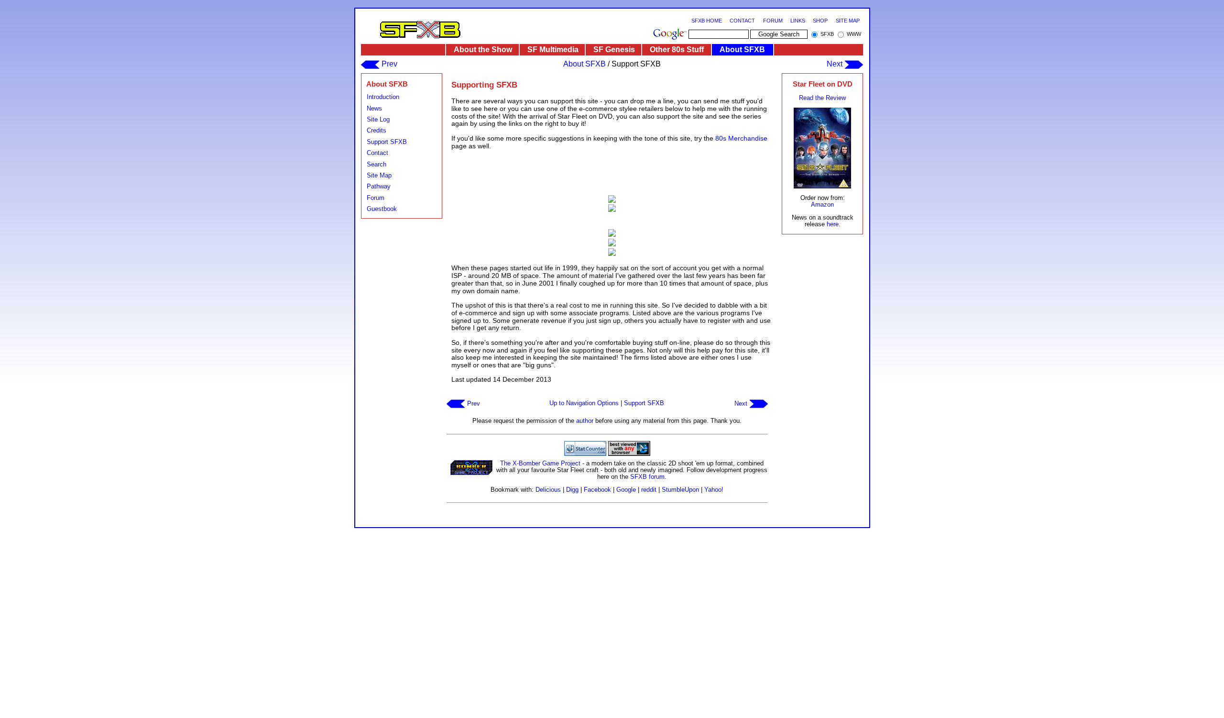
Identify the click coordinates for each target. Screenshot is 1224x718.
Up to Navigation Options (584, 403)
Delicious (548, 489)
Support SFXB (387, 141)
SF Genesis (614, 49)
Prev (388, 64)
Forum (375, 197)
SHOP (820, 20)
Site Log (378, 119)
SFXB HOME (706, 20)
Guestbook (382, 208)
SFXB (827, 34)
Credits (376, 130)
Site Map (379, 175)
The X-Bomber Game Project (540, 463)
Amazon (822, 204)
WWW (854, 34)
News (374, 108)
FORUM (773, 20)
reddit (648, 489)
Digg (572, 489)
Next (835, 64)
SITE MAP (848, 20)
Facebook (597, 489)
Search (376, 164)
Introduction (383, 96)
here (833, 224)
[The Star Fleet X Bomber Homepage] (420, 29)
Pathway (379, 186)
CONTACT (742, 20)
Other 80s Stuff (677, 49)
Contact (377, 152)
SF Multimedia (553, 49)
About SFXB (742, 49)
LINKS (797, 20)
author (584, 420)
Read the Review (822, 97)
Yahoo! (713, 489)
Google (626, 489)
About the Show (483, 49)
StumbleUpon (680, 489)
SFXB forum (647, 476)
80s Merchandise (741, 138)
